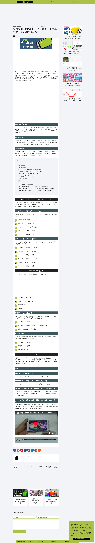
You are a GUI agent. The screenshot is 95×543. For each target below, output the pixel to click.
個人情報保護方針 (52, 541)
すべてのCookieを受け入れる (81, 538)
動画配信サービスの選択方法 (28, 177)
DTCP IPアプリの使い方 (23, 175)
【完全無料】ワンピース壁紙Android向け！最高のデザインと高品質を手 (48, 466)
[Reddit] (39, 450)
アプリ (63, 2)
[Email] (35, 450)
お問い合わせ (59, 541)
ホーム (39, 2)
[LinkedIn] (28, 450)
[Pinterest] (21, 450)
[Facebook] (14, 450)
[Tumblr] (25, 450)
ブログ (44, 2)
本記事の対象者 (22, 167)
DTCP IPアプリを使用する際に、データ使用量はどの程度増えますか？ (38, 188)
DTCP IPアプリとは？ (24, 163)
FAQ (22, 182)
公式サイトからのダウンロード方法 (30, 173)
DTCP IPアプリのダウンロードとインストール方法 (29, 169)
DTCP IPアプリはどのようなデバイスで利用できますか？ (35, 186)
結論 (19, 181)
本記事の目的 (22, 165)
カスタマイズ (70, 2)
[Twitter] (18, 450)
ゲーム (77, 2)
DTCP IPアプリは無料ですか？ (29, 184)
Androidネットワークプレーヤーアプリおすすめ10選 (24, 466)
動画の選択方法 (25, 179)
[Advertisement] (47, 15)
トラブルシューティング (54, 2)
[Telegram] (32, 450)
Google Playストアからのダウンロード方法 (31, 171)
